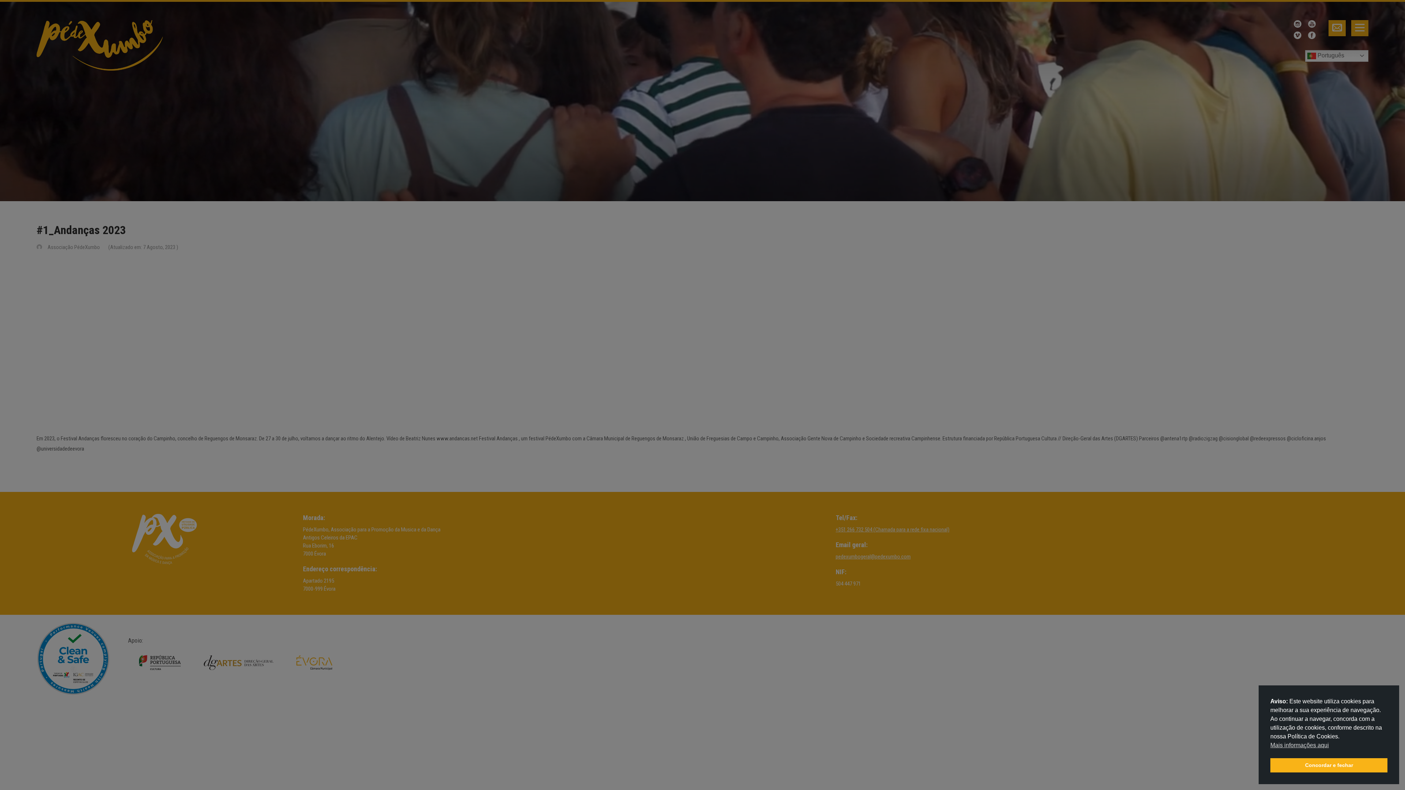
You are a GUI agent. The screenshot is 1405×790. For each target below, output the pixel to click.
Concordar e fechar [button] (1329, 765)
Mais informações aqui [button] (1299, 745)
